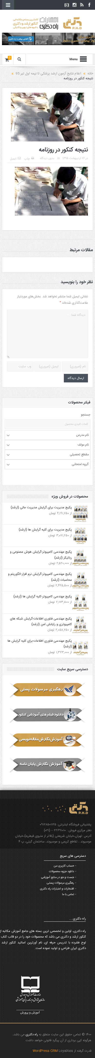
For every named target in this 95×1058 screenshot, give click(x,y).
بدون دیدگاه (47, 158)
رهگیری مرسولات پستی (60, 882)
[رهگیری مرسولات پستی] (47, 690)
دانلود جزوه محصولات (61, 871)
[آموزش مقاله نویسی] (47, 740)
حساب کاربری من (64, 865)
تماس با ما (68, 894)
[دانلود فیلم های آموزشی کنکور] (47, 715)
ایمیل (13, 158)
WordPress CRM (46, 1051)
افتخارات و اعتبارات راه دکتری (57, 888)
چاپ (27, 158)
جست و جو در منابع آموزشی (57, 877)
